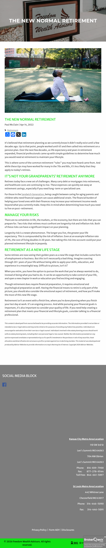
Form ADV (54, 529)
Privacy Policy (39, 529)
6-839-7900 (96, 467)
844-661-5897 (95, 474)
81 (88, 467)
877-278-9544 (95, 471)
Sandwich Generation (32, 194)
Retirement (12, 130)
